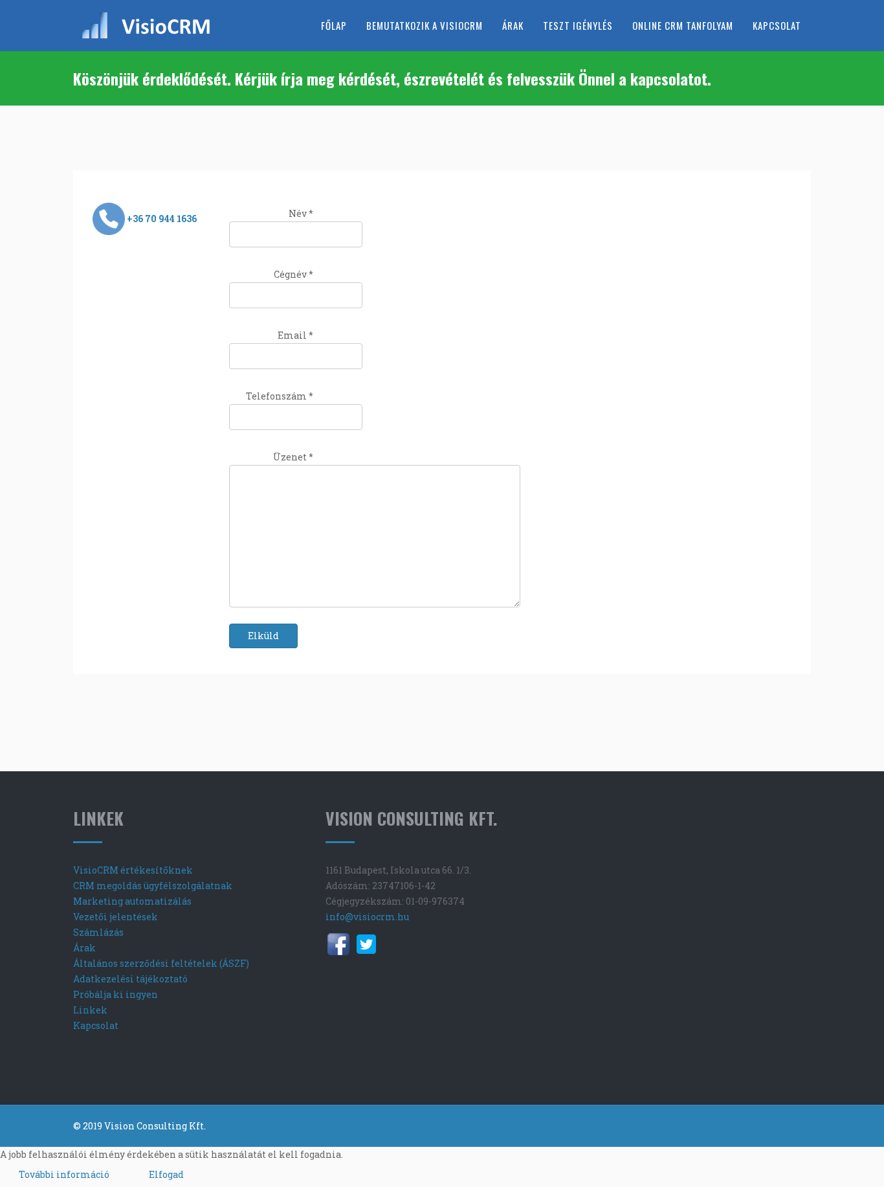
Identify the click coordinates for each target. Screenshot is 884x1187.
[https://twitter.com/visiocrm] (366, 944)
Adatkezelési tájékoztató (130, 979)
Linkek (90, 1010)
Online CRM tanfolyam (682, 25)
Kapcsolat (777, 25)
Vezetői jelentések (115, 916)
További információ (64, 1174)
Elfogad (166, 1174)
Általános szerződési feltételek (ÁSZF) (161, 963)
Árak (513, 25)
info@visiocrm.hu (367, 916)
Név (301, 213)
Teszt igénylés (578, 25)
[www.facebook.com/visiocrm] (338, 944)
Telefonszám (279, 396)
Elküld (263, 635)
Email (295, 335)
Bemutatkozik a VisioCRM (424, 25)
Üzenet (293, 457)
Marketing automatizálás (132, 901)
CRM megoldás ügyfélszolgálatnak (152, 885)
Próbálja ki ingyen (115, 994)
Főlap (334, 25)
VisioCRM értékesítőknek (133, 870)
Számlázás (98, 932)
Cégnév (293, 274)
